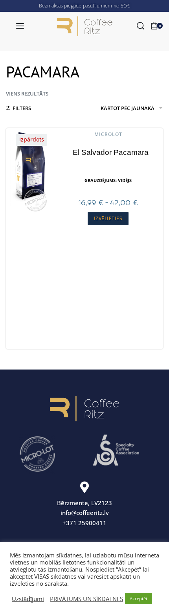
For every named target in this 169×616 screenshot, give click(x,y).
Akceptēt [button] (138, 598)
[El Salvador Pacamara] (29, 169)
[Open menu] (20, 26)
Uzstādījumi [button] (28, 598)
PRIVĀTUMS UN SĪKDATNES (86, 598)
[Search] (140, 26)
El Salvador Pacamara (111, 152)
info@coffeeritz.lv (85, 513)
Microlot (108, 134)
